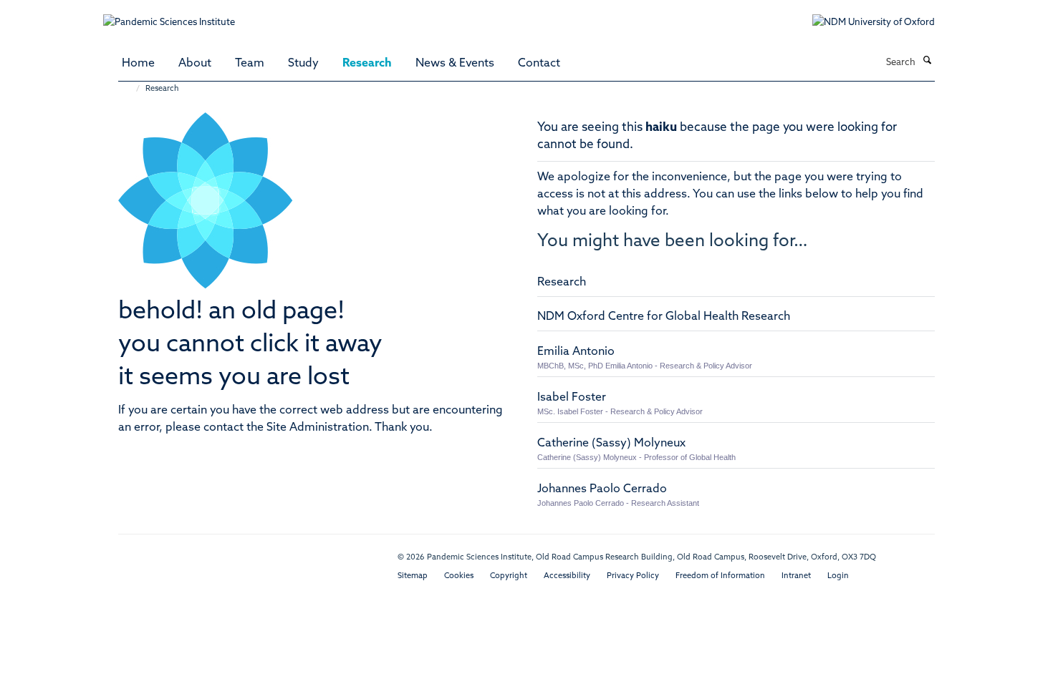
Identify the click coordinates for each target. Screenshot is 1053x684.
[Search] (927, 61)
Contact (539, 63)
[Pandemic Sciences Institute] (176, 15)
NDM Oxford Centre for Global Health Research (663, 317)
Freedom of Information (720, 576)
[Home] (131, 89)
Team (249, 63)
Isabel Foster (571, 398)
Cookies (458, 576)
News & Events (454, 63)
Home (138, 63)
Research (367, 63)
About (194, 63)
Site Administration (317, 428)
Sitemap (413, 576)
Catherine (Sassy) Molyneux (611, 443)
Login (838, 576)
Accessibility (567, 576)
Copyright (508, 576)
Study (303, 63)
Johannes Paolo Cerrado (602, 489)
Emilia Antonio (576, 352)
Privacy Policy (633, 576)
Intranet (796, 576)
